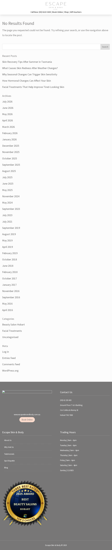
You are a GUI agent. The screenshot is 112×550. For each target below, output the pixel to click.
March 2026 (8, 127)
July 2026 (7, 101)
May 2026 (7, 114)
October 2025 (9, 158)
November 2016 (10, 291)
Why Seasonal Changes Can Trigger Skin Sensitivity (29, 74)
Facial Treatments (12, 330)
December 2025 (10, 145)
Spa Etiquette (9, 461)
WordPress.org (10, 370)
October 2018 (9, 259)
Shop (66, 12)
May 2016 (7, 303)
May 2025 (7, 190)
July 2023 (7, 215)
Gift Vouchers (76, 12)
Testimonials (9, 454)
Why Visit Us (9, 447)
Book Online (57, 12)
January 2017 (9, 284)
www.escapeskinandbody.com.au (27, 414)
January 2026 (9, 139)
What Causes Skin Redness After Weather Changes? (30, 68)
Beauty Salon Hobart (13, 324)
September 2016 (11, 297)
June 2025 (7, 183)
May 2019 (7, 240)
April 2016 (7, 310)
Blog (6, 467)
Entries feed (9, 358)
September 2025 (11, 164)
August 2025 (9, 171)
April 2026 (7, 120)
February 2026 (10, 133)
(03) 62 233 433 (65, 400)
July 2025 (7, 177)
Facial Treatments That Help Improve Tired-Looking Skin (33, 87)
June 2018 (7, 265)
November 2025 (10, 152)
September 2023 (11, 209)
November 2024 (10, 196)
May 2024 (7, 202)
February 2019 (10, 253)
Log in (5, 351)
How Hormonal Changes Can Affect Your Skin (26, 80)
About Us (7, 440)
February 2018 (10, 272)
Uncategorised (10, 337)
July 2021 (7, 221)
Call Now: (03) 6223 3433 (41, 12)
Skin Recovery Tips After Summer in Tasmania (27, 61)
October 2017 (9, 278)
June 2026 (7, 108)
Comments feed (11, 364)
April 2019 (7, 247)
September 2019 (11, 228)
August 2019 (9, 234)
